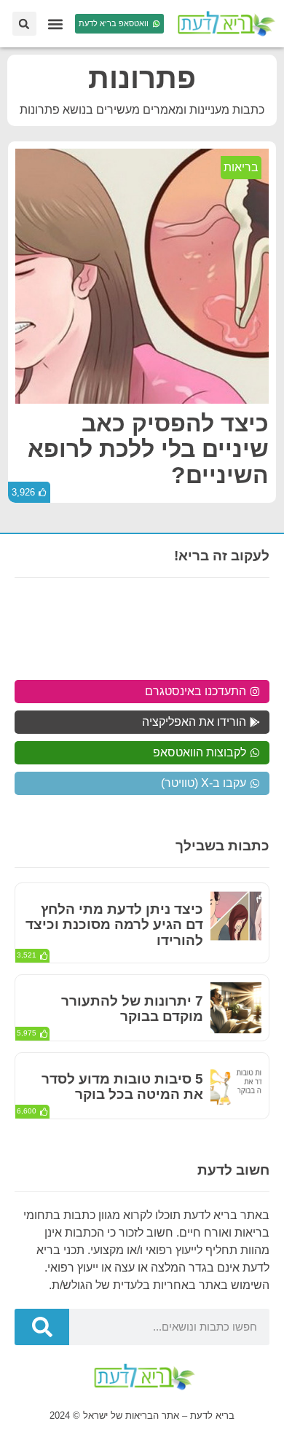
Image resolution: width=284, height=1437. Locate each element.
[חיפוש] (42, 1327)
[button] (56, 24)
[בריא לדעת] (224, 23)
